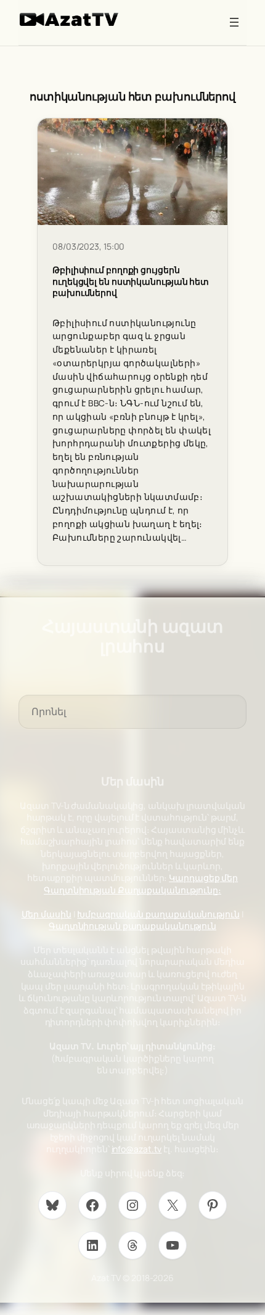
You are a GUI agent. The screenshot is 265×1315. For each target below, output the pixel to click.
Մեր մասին (46, 914)
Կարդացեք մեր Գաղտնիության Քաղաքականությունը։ (141, 884)
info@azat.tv (137, 1149)
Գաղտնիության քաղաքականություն (132, 926)
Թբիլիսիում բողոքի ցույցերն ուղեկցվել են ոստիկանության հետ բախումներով (130, 281)
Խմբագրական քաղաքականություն (158, 914)
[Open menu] (234, 22)
